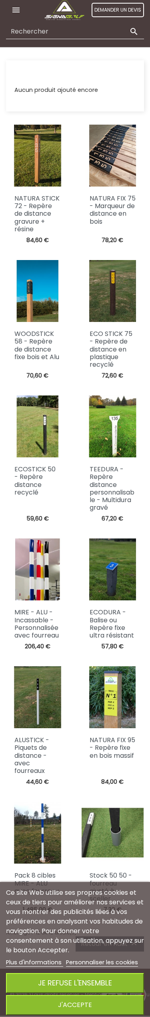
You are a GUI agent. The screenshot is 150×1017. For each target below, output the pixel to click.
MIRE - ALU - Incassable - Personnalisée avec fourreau (36, 624)
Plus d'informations (34, 962)
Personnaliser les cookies (102, 962)
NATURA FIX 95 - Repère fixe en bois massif (112, 747)
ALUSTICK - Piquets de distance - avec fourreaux (31, 755)
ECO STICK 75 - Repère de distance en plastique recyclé (111, 349)
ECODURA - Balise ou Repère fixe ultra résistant (112, 624)
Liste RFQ (27, 75)
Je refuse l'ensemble (75, 983)
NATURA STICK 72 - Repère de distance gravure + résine (37, 214)
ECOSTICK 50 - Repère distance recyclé (35, 481)
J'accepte (75, 1004)
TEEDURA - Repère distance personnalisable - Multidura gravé (112, 488)
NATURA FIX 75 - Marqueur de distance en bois (113, 210)
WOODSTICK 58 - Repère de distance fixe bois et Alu (36, 345)
